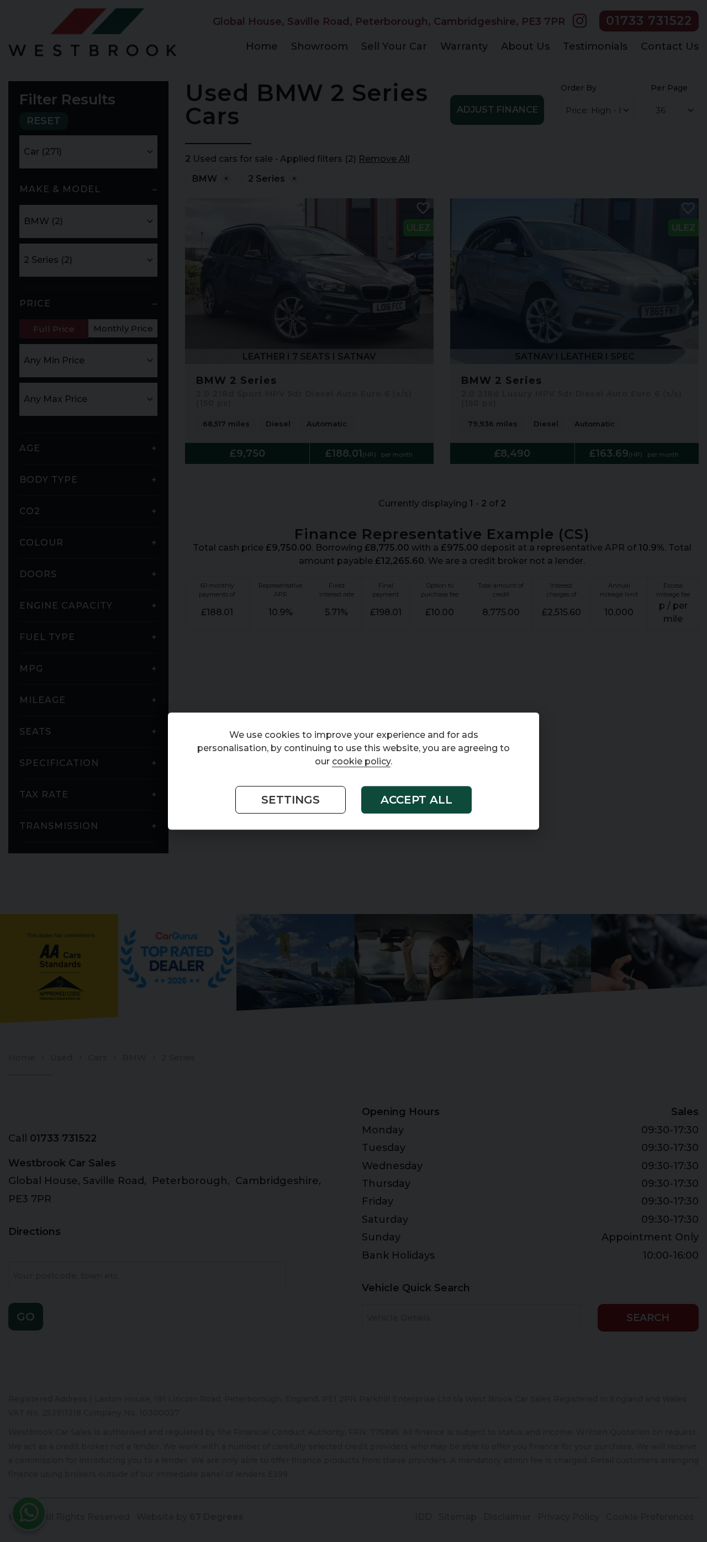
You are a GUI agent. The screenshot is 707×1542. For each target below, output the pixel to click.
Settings (290, 799)
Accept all (416, 799)
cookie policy (361, 761)
